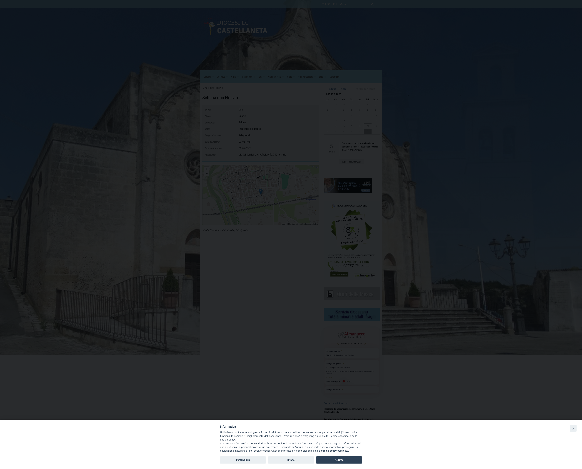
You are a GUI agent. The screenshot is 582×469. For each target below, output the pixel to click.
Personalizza (243, 460)
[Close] (573, 428)
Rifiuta (290, 460)
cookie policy (329, 450)
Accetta (339, 460)
